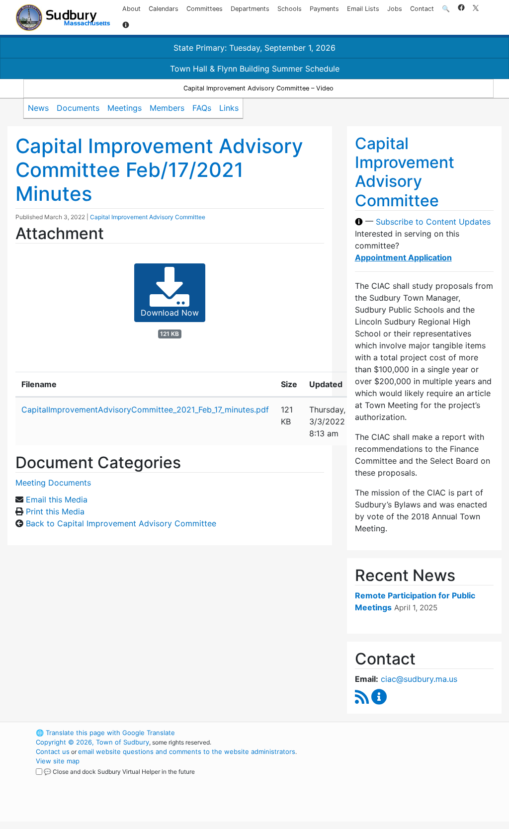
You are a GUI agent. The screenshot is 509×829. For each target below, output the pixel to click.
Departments (250, 8)
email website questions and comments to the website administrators (186, 751)
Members (167, 108)
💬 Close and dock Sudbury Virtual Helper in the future (119, 771)
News (38, 108)
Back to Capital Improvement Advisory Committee (121, 523)
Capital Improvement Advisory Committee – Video (258, 88)
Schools (289, 8)
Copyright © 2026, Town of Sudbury (92, 742)
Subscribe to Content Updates (433, 222)
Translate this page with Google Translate (105, 733)
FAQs (201, 108)
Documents (78, 108)
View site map (58, 761)
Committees (204, 8)
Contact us (53, 751)
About (131, 8)
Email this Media (56, 499)
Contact (422, 8)
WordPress (381, 733)
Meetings (124, 108)
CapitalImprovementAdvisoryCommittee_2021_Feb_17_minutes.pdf (145, 409)
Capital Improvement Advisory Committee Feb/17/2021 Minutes (159, 170)
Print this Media (55, 511)
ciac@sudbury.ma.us (419, 679)
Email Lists (363, 8)
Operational (399, 780)
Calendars (163, 8)
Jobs (394, 8)
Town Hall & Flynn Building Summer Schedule (254, 69)
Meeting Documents (53, 483)
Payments (324, 8)
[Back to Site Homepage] (62, 17)
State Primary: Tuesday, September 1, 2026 (254, 48)
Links (229, 108)
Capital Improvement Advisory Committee (147, 217)
